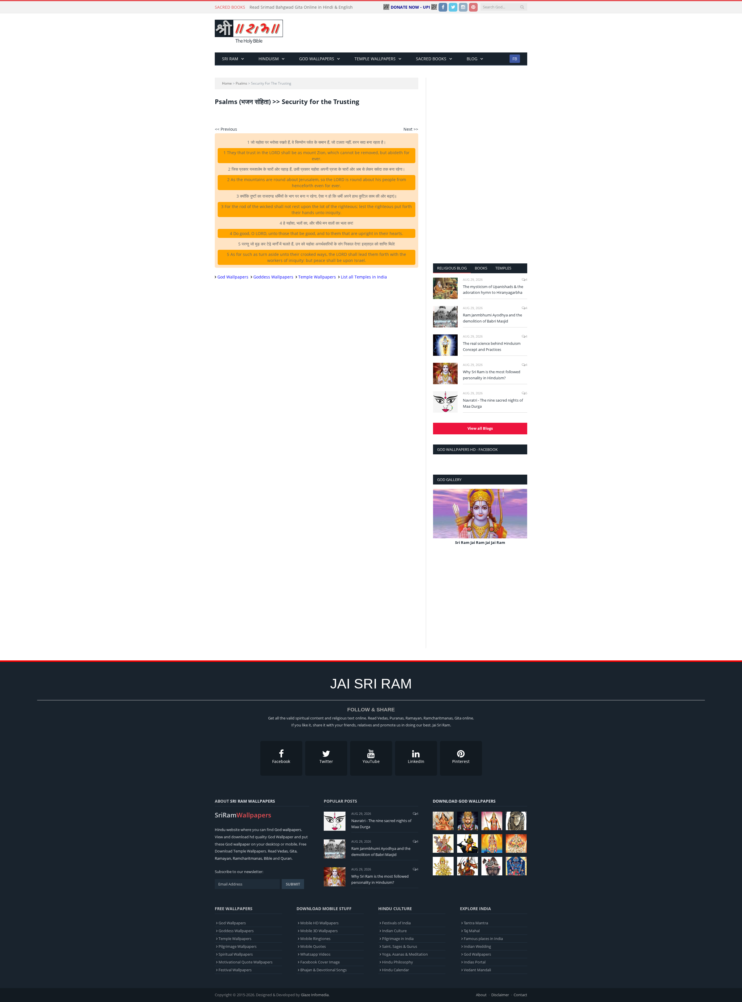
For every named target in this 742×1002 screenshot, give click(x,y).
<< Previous (226, 129)
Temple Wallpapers (375, 58)
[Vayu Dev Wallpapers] (467, 866)
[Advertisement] (421, 33)
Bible (268, 858)
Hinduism (269, 58)
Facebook (281, 761)
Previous (439, 521)
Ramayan (223, 858)
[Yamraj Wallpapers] (467, 843)
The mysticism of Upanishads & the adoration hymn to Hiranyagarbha (493, 289)
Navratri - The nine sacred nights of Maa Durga (493, 403)
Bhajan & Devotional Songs (323, 969)
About (481, 994)
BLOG (472, 58)
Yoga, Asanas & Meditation (405, 954)
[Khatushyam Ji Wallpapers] (467, 821)
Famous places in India (483, 938)
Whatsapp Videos (315, 954)
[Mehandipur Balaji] (516, 821)
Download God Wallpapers (464, 801)
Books (481, 268)
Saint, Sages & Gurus (399, 946)
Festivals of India (396, 923)
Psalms (241, 83)
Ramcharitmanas (247, 858)
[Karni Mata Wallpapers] (491, 821)
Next (520, 521)
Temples (503, 268)
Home (227, 83)
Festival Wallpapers (235, 969)
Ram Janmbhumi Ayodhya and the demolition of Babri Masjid (492, 318)
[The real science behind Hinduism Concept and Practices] (445, 345)
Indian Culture (394, 930)
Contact (520, 994)
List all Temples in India (364, 277)
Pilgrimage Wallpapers (238, 946)
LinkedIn (416, 761)
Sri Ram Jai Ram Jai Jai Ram (480, 542)
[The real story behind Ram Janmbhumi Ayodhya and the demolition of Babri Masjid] (445, 316)
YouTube (371, 761)
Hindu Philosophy (397, 962)
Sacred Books (431, 58)
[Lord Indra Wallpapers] (443, 843)
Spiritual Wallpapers (236, 954)
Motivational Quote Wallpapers (245, 962)
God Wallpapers (316, 58)
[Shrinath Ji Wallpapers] (491, 866)
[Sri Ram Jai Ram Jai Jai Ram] (480, 513)
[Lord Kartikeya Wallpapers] (491, 843)
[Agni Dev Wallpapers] (443, 866)
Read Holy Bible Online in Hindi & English (290, 7)
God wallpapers (287, 829)
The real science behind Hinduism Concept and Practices (492, 346)
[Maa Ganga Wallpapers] (443, 821)
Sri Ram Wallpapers (252, 801)
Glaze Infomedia (315, 994)
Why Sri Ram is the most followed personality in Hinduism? (491, 374)
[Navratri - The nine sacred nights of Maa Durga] (445, 402)
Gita (293, 851)
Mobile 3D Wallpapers (319, 930)
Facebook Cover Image (320, 962)
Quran (286, 858)
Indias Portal (474, 962)
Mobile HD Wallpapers (319, 923)
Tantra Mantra (476, 923)
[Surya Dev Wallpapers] (516, 843)
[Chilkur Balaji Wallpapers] (516, 866)
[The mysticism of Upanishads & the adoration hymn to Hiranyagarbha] (445, 288)
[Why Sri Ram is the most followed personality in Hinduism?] (445, 373)
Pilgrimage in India (398, 938)
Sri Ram (230, 58)
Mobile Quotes (313, 946)
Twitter (326, 761)
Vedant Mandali (477, 969)
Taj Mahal (472, 930)
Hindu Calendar (395, 969)
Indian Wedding (477, 946)
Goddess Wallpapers (273, 277)
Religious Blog (452, 268)
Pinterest (461, 761)
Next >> (410, 129)
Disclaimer (500, 994)
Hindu (220, 829)
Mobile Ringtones (315, 938)
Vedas (282, 851)
